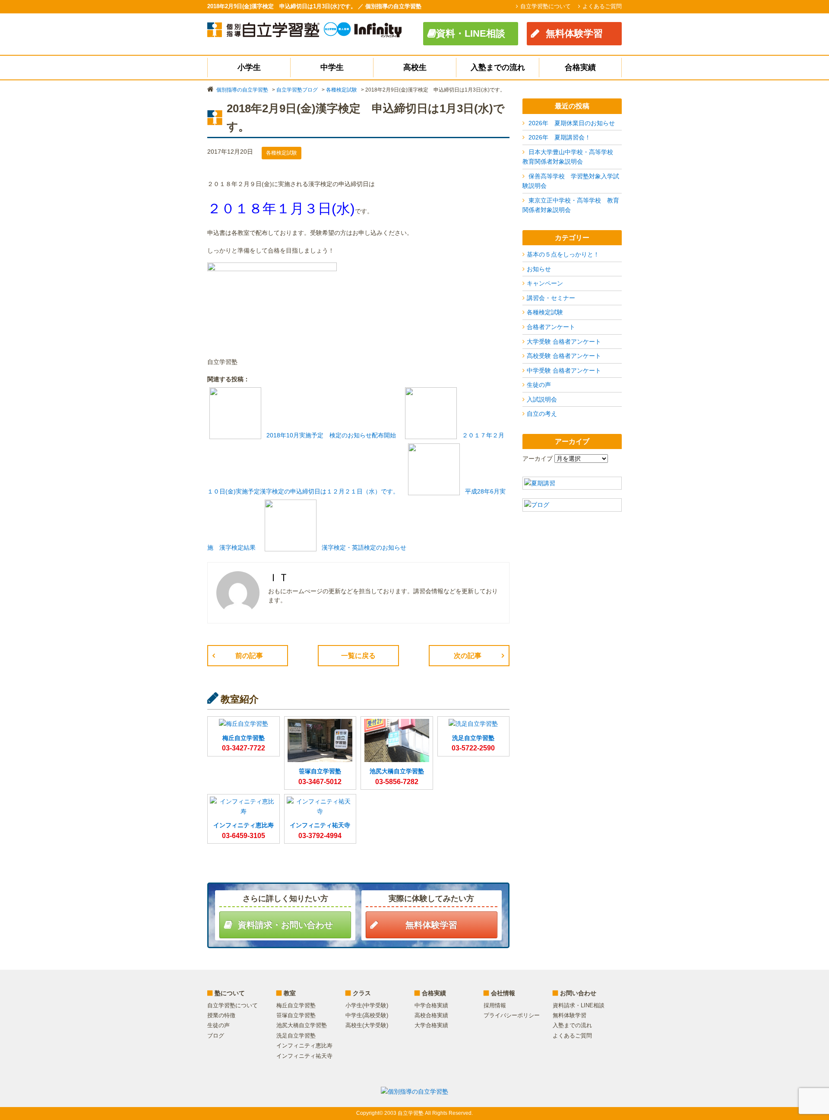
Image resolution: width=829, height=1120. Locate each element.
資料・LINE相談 (470, 33)
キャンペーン (545, 283)
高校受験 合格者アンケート (564, 355)
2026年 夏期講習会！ (559, 137)
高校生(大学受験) (366, 1025)
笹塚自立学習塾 (296, 1015)
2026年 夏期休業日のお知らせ (571, 123)
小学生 (249, 67)
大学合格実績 (431, 1025)
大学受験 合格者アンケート (564, 341)
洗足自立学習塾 (296, 1035)
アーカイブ (537, 458)
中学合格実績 (431, 1005)
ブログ (215, 1035)
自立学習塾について (545, 6)
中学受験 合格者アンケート (564, 370)
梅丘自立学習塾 (296, 1005)
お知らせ (539, 269)
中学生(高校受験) (366, 1015)
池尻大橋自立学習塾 (301, 1025)
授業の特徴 (221, 1015)
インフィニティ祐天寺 (304, 1056)
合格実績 (580, 67)
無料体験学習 (574, 33)
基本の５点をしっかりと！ (563, 254)
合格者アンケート (551, 326)
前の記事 (249, 655)
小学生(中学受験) (366, 1005)
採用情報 (495, 1005)
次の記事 (467, 655)
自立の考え (542, 413)
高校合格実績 (431, 1015)
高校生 (415, 67)
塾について (230, 993)
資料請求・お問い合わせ (285, 925)
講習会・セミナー (551, 297)
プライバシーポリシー (512, 1015)
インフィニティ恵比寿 (304, 1045)
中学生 (332, 67)
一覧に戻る (358, 655)
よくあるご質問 (602, 6)
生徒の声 (539, 384)
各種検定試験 (545, 312)
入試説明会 (542, 399)
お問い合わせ (578, 993)
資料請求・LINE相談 (578, 1005)
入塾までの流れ (498, 67)
